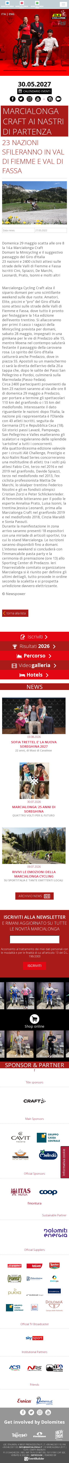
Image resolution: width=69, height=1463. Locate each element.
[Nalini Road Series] (59, 23)
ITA (3, 14)
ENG (11, 14)
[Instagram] (29, 99)
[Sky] (34, 1341)
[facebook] (13, 99)
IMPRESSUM (36, 1455)
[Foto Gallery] (50, 99)
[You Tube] (38, 99)
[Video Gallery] (58, 99)
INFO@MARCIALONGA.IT (30, 1447)
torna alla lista (16, 613)
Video (33, 665)
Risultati (34, 646)
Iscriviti (34, 636)
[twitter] (21, 99)
